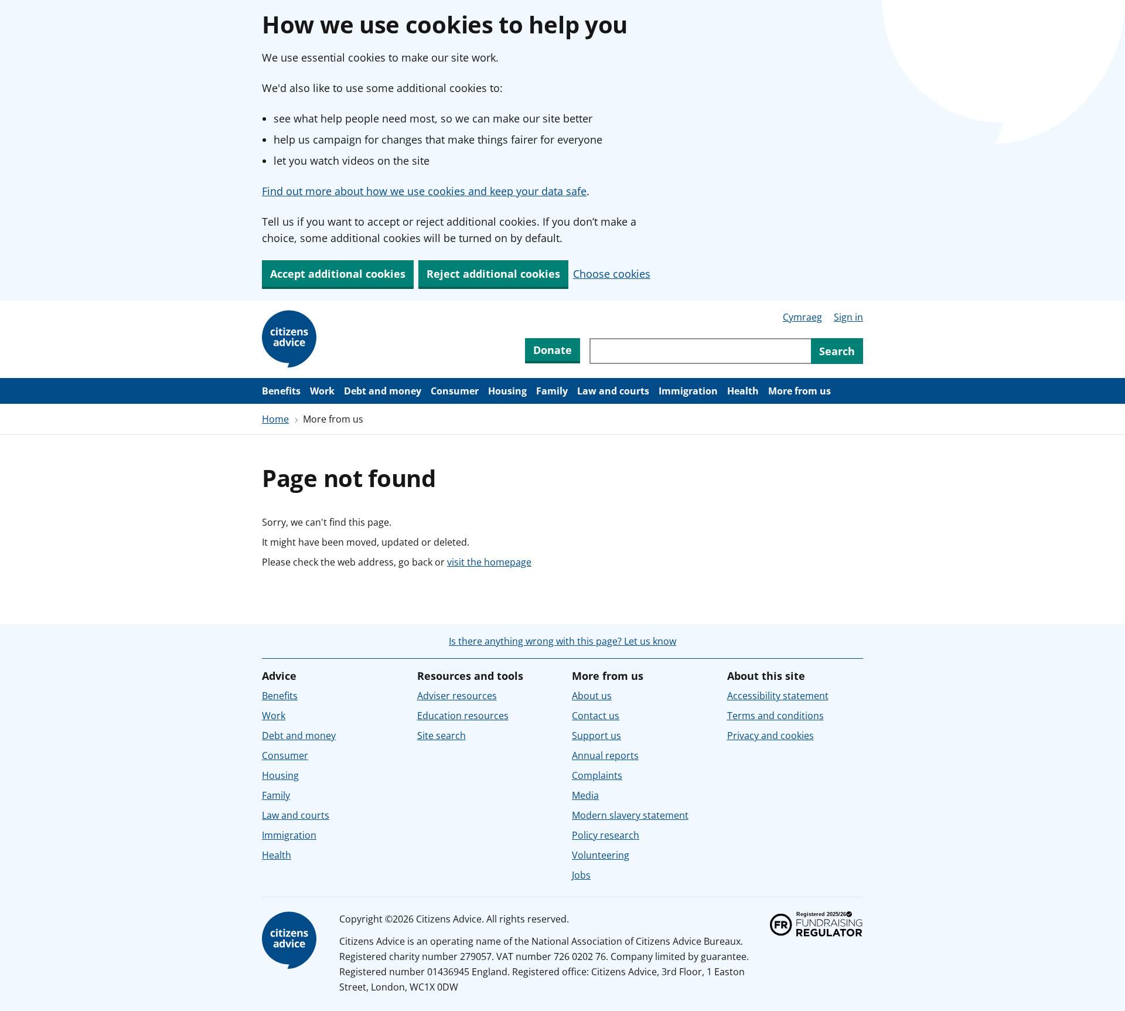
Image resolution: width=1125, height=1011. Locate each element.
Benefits (281, 390)
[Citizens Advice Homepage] (291, 339)
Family (552, 390)
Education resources (463, 715)
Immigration (688, 390)
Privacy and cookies (770, 735)
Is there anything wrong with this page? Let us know (562, 641)
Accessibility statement (778, 695)
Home (275, 419)
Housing (507, 390)
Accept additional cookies (337, 274)
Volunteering (600, 855)
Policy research (605, 835)
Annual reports (605, 755)
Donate (552, 350)
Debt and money (382, 390)
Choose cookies (611, 274)
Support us (596, 735)
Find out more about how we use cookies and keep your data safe (424, 191)
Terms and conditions (775, 715)
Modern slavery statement (630, 815)
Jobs (581, 875)
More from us (799, 390)
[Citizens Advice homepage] (291, 940)
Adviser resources (457, 695)
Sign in (848, 317)
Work (322, 390)
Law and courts (613, 390)
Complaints (597, 775)
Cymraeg (802, 317)
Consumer (455, 390)
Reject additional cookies (493, 274)
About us (592, 695)
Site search (441, 735)
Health (743, 390)
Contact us (595, 715)
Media (585, 795)
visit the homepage (489, 562)
